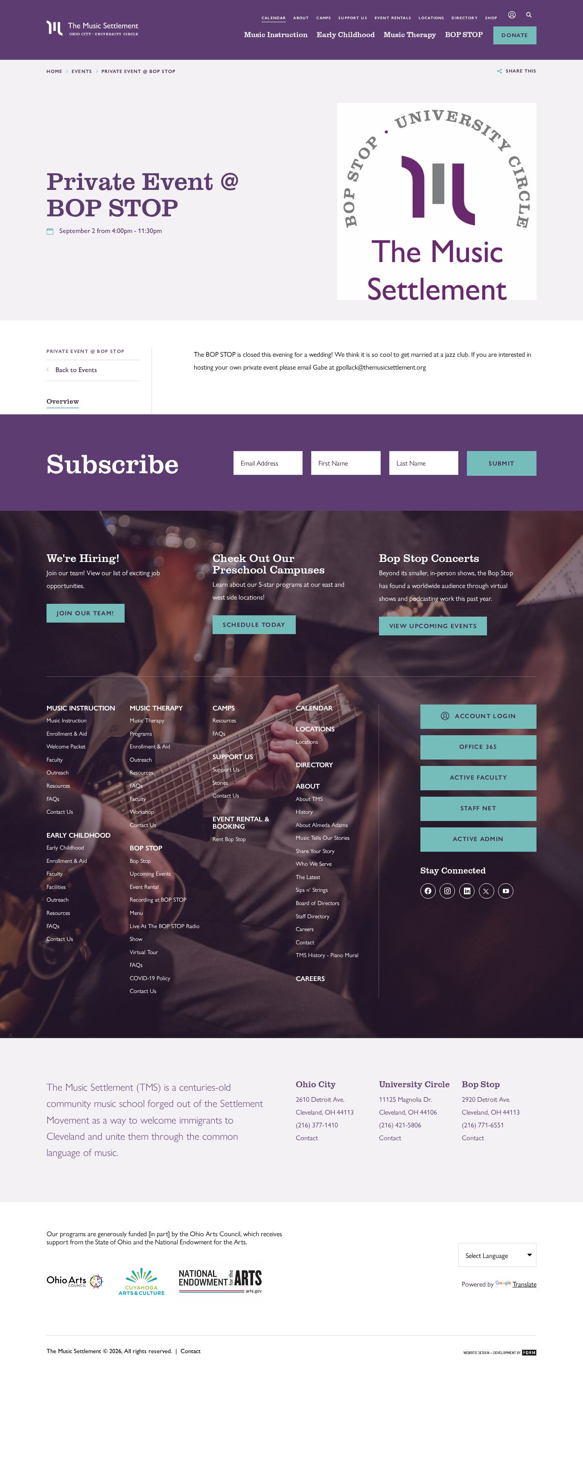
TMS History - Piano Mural (327, 955)
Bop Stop (146, 848)
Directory (465, 18)
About (301, 18)
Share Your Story (315, 851)
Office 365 (478, 747)
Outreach (58, 772)
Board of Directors (317, 903)
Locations (431, 18)
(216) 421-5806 (400, 1125)
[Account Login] (512, 15)
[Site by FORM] (499, 1353)
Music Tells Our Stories (323, 837)
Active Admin (478, 839)
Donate (514, 35)
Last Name (408, 458)
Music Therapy (410, 35)
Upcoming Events (150, 873)
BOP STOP (464, 35)
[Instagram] (447, 891)
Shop (491, 18)
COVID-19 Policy (150, 978)
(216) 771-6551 (483, 1125)
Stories (220, 782)
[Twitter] (486, 891)
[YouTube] (505, 891)
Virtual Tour (144, 952)
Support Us (352, 18)
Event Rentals (393, 18)
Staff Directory (312, 916)
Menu (136, 912)
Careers (305, 929)
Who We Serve (314, 863)
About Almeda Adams (322, 825)
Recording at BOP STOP (158, 899)
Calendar (274, 18)
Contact (305, 942)
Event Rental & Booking (241, 823)
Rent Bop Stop (229, 839)
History (304, 811)
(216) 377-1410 (317, 1125)
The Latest (308, 877)
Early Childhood (346, 35)
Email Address (257, 458)
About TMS (309, 799)
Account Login (483, 716)
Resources (58, 785)
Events (82, 71)
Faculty (55, 759)
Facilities (56, 886)
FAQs (53, 799)
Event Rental (144, 886)
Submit (501, 463)
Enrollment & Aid (67, 733)
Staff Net (478, 808)
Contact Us (60, 811)
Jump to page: (70, 714)
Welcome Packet (66, 746)
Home (55, 71)
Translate (524, 1284)
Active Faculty (478, 777)
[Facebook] (428, 891)
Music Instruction (276, 35)
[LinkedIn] (467, 891)
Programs (141, 733)
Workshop (142, 811)
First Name (331, 458)
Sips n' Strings (312, 889)
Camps (323, 18)
